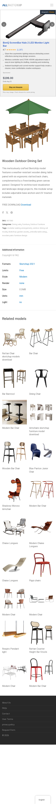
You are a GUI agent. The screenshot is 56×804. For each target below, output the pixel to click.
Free (21, 270)
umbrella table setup (38, 232)
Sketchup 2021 (27, 264)
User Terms (7, 719)
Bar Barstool (8, 394)
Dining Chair (35, 394)
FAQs (4, 708)
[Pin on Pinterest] (11, 212)
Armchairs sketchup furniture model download (39, 431)
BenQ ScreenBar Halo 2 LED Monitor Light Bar (26, 44)
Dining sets (16, 224)
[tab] (28, 250)
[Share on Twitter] (7, 212)
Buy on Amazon (15, 87)
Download (26, 204)
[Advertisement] (28, 774)
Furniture (25, 224)
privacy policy (8, 724)
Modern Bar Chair (10, 428)
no (20, 302)
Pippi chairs (35, 580)
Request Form (8, 730)
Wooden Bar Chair (11, 468)
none (21, 283)
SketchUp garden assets (18, 232)
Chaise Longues (10, 543)
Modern (23, 276)
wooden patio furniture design (14, 235)
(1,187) (20, 50)
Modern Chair (8, 614)
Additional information (13, 249)
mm (21, 296)
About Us (6, 703)
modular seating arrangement (19, 228)
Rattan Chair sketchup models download (11, 356)
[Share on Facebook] (3, 212)
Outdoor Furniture (37, 224)
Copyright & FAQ (10, 255)
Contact (6, 714)
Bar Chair (33, 353)
